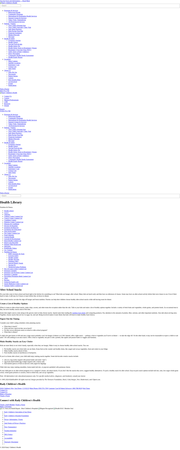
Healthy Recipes (13, 259)
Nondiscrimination (10, 431)
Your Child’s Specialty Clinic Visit (19, 27)
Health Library (13, 42)
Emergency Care (13, 65)
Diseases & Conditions (11, 224)
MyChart (11, 37)
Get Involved (12, 82)
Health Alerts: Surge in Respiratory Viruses (22, 48)
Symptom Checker (14, 40)
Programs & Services (11, 10)
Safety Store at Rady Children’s (18, 52)
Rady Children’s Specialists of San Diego (17, 412)
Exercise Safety (13, 256)
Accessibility (8, 438)
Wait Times (12, 68)
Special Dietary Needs (15, 263)
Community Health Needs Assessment (21, 55)
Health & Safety (9, 39)
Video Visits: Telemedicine (17, 20)
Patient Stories (13, 76)
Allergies (7, 214)
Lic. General (8, 250)
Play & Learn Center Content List (15, 269)
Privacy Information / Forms (13, 419)
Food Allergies (9, 235)
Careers (10, 78)
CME (6, 102)
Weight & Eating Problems (17, 267)
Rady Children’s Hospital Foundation (16, 416)
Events (10, 83)
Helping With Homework (12, 244)
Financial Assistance (15, 33)
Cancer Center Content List (13, 218)
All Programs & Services (16, 22)
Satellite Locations (14, 63)
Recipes (6, 280)
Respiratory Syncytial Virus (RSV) (19, 50)
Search (2, 109)
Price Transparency (10, 427)
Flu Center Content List (12, 233)
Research (7, 104)
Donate (6, 105)
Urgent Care (12, 67)
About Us (7, 70)
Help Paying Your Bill (15, 31)
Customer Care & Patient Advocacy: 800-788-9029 (65, 388)
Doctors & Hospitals (11, 226)
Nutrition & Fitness (10, 252)
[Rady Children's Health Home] (8, 3)
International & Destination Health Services (22, 16)
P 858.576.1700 (5, 111)
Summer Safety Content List (13, 286)
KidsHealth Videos (10, 248)
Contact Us (8, 96)
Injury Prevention (14, 53)
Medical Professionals (11, 100)
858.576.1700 (4, 91)
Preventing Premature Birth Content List (17, 276)
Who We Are (12, 72)
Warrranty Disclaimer (11, 442)
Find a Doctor (4, 89)
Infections (7, 246)
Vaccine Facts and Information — (15, 1)
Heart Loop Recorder (11, 243)
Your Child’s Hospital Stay (17, 25)
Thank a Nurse (5, 396)
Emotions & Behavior (11, 228)
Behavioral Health (14, 12)
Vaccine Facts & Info (15, 44)
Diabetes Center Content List (13, 222)
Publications (12, 85)
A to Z (6, 213)
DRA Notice (8, 434)
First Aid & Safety (10, 231)
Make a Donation (5, 394)
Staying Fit (12, 265)
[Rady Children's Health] (8, 93)
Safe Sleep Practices (15, 29)
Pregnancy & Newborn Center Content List (18, 272)
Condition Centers (10, 220)
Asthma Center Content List (13, 216)
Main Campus (13, 61)
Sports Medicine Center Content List (16, 284)
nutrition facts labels (78, 313)
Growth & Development (12, 239)
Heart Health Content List (12, 241)
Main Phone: (39, 388)
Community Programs (15, 14)
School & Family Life (11, 282)
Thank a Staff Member (7, 405)
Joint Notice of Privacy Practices (15, 423)
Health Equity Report (15, 57)
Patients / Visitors (10, 24)
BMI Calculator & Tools (16, 254)
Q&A (6, 278)
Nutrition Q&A (13, 261)
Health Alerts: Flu (14, 46)
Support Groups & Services (17, 18)
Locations (7, 59)
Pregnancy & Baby (10, 271)
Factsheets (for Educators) (12, 229)
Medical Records (13, 35)
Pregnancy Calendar (11, 274)
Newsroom (12, 74)
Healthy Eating (13, 257)
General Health (9, 237)
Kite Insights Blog (14, 80)
